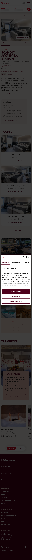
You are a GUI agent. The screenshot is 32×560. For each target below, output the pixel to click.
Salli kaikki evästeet (16, 291)
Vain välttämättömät (16, 301)
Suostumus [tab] (5, 262)
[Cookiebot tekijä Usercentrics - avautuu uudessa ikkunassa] (23, 257)
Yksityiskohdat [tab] (16, 262)
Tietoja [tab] (26, 262)
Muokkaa (15, 296)
